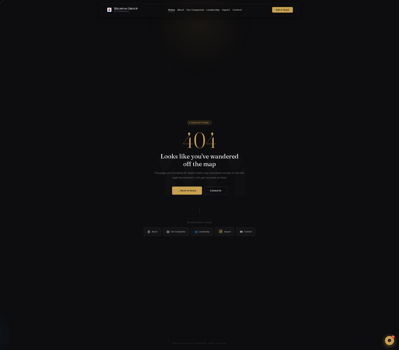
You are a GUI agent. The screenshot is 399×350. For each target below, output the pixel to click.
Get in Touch (282, 10)
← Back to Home (187, 190)
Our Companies (195, 9)
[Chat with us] (389, 340)
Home (171, 9)
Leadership (213, 9)
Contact (237, 9)
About (180, 9)
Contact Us (215, 190)
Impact (226, 9)
